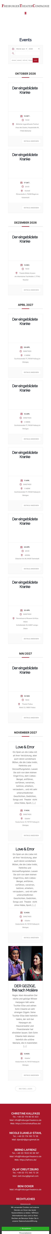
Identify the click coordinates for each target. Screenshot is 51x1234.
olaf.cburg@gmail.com (28, 1176)
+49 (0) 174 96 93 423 (27, 1116)
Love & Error (25, 747)
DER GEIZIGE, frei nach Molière (25, 988)
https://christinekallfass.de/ (28, 1123)
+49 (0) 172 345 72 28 (27, 1172)
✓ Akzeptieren (25, 1228)
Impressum (25, 1204)
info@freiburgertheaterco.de (28, 1120)
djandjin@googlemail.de (28, 1139)
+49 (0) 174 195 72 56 (27, 1136)
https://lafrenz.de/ (28, 1160)
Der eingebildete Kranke (25, 90)
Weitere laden (25, 1089)
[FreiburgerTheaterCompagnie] (25, 6)
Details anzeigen (31, 141)
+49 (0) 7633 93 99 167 (27, 1153)
